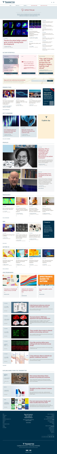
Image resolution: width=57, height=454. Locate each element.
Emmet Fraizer (6, 264)
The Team (53, 415)
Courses (4, 426)
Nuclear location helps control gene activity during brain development (15, 42)
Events (4, 425)
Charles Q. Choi (19, 264)
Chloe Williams (25, 134)
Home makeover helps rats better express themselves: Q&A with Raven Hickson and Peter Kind (21, 236)
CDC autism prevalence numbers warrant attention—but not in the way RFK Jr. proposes (22, 210)
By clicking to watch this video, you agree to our (20, 381)
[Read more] (17, 56)
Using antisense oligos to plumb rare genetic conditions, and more (41, 356)
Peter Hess (32, 264)
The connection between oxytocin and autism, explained (47, 261)
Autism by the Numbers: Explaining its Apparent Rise (28, 291)
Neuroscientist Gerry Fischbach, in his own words (44, 175)
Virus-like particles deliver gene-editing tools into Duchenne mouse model (48, 34)
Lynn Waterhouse (20, 213)
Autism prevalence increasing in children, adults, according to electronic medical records (34, 210)
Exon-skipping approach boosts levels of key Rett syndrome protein (10, 131)
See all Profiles (42, 188)
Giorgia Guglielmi (8, 46)
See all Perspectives (6, 109)
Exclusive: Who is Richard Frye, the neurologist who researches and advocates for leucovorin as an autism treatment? (45, 153)
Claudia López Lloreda (34, 37)
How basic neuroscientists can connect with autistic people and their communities (8, 102)
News (10, 5)
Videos (4, 421)
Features (4, 416)
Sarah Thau (7, 390)
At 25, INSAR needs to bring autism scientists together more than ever (35, 102)
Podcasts (4, 420)
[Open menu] (53, 2)
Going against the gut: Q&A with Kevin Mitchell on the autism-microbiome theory (35, 236)
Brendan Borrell (42, 164)
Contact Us (52, 432)
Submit (50, 80)
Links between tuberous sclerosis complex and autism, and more (40, 306)
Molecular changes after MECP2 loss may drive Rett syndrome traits (28, 131)
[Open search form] (51, 2)
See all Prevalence (6, 217)
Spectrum (6, 38)
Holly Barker (7, 319)
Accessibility (52, 431)
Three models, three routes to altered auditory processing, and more (47, 30)
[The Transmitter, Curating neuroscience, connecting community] (9, 2)
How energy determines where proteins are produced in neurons (40, 376)
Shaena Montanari (33, 213)
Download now (8, 294)
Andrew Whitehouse (46, 213)
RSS (53, 424)
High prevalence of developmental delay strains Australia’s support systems (47, 210)
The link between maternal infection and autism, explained (21, 261)
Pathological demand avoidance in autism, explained (33, 261)
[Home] (28, 444)
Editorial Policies (51, 427)
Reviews (5, 399)
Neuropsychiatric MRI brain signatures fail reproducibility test (40, 317)
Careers (53, 423)
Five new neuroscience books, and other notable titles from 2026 (40, 401)
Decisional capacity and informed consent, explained (8, 261)
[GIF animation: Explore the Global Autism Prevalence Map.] (46, 126)
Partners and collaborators (50, 416)
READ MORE (46, 73)
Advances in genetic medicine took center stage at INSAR (21, 102)
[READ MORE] (52, 56)
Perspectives (17, 5)
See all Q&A (5, 243)
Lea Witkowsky (8, 106)
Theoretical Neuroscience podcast (6, 375)
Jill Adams (32, 46)
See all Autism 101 (6, 268)
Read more (11, 73)
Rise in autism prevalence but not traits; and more (8, 209)
